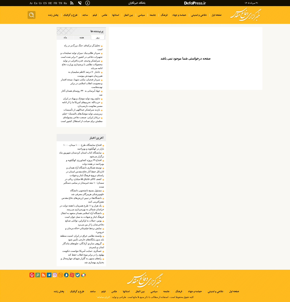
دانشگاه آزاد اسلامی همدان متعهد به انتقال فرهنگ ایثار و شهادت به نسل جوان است (82, 215)
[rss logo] (72, 3)
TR (60, 3)
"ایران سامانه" (103, 297)
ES (45, 3)
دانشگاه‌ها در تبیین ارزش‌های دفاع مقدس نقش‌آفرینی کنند (83, 200)
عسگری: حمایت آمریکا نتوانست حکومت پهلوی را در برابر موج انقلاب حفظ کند (83, 253)
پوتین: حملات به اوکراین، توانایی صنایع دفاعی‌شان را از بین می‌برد (84, 222)
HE (50, 3)
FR (55, 3)
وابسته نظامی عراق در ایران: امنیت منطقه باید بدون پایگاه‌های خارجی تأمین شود (82, 237)
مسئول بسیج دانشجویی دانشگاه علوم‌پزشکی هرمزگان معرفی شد (87, 192)
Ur (40, 3)
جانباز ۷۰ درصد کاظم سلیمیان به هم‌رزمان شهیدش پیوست (85, 74)
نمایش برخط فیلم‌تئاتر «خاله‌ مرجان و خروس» (84, 230)
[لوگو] (245, 21)
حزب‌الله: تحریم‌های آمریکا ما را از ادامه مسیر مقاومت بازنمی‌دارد (82, 104)
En (35, 3)
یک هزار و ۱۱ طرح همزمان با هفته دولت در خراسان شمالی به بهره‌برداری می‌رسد (82, 207)
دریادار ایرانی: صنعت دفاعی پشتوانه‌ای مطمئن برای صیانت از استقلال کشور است (81, 119)
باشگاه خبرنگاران (136, 3)
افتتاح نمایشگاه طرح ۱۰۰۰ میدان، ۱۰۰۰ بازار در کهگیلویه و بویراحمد (83, 147)
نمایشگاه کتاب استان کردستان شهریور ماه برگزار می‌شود (81, 154)
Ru (65, 3)
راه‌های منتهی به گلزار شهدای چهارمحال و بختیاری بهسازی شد (82, 260)
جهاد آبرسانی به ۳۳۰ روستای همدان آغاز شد (81, 92)
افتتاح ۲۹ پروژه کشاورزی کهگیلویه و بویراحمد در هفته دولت (85, 162)
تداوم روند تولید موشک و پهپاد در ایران (81, 98)
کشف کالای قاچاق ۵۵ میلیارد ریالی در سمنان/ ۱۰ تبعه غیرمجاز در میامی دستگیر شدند (84, 183)
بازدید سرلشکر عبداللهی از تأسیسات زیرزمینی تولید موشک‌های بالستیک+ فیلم (82, 111)
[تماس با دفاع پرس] (80, 3)
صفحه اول (234, 291)
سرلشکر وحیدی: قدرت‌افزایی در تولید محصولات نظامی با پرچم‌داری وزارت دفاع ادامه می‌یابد (82, 64)
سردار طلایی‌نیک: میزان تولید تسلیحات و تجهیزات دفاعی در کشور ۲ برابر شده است (81, 55)
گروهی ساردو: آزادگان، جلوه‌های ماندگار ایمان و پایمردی (83, 245)
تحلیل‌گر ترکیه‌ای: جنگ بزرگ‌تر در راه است (83, 47)
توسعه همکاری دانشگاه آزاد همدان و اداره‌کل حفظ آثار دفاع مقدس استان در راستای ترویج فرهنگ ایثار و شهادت (85, 171)
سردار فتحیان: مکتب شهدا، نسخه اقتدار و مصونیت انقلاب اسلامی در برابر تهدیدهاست (81, 83)
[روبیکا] (83, 275)
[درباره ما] (87, 3)
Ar (31, 3)
